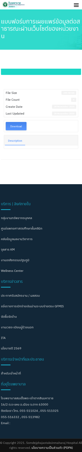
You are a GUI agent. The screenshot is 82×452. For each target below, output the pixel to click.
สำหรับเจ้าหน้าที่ (11, 373)
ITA (3, 338)
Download (16, 126)
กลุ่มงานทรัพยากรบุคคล (16, 218)
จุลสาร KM (8, 249)
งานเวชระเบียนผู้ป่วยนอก (17, 327)
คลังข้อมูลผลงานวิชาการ (17, 239)
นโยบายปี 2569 (11, 348)
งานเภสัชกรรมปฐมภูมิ (15, 260)
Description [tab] (15, 140)
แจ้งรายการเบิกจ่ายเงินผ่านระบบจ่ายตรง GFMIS (32, 306)
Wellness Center (12, 271)
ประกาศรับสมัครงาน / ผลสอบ (20, 295)
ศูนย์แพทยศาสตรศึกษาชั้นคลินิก (21, 228)
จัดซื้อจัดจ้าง (9, 316)
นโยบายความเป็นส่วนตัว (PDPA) (52, 448)
